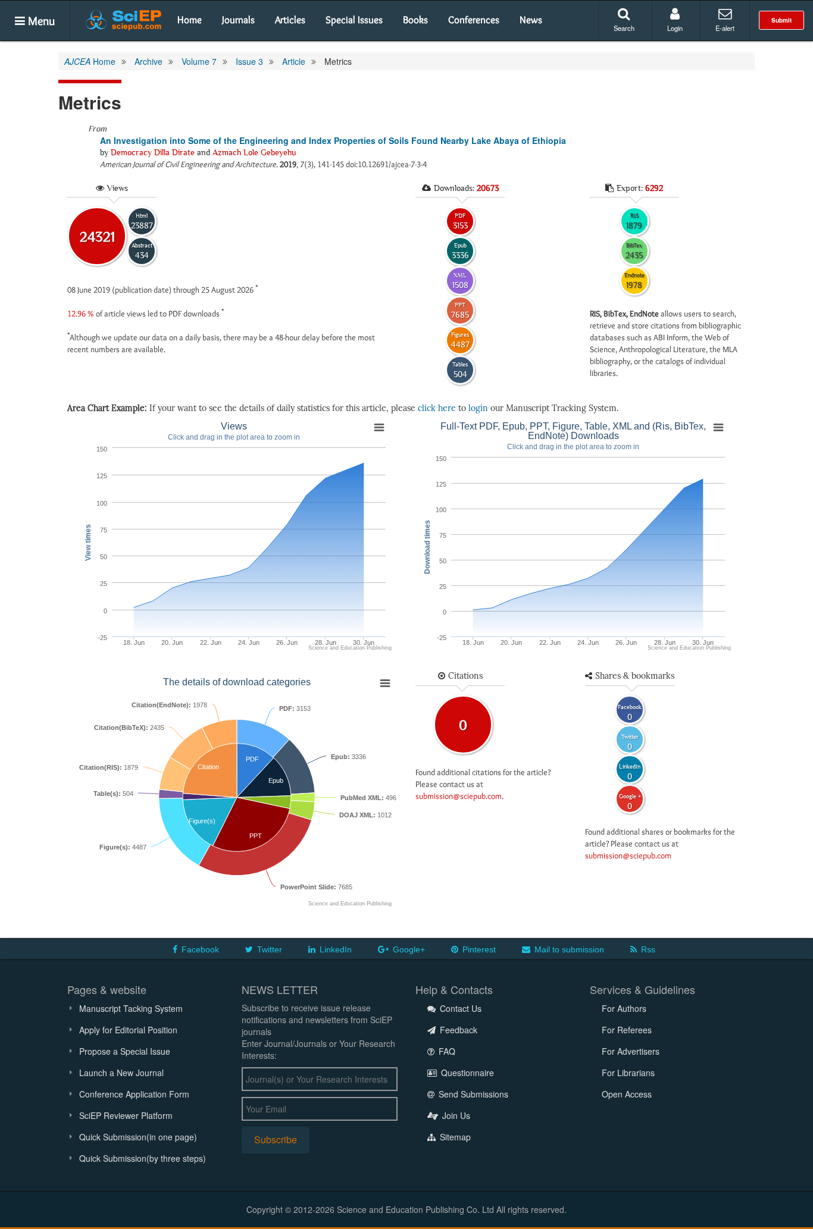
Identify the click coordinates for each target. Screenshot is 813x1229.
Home (189, 20)
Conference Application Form (134, 1094)
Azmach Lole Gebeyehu (254, 152)
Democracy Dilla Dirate (153, 152)
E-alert (724, 28)
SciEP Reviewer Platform (126, 1115)
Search (624, 28)
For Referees (627, 1030)
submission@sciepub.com (458, 796)
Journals (238, 20)
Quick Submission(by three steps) (142, 1158)
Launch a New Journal (121, 1072)
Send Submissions (472, 1094)
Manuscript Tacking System (131, 1008)
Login (675, 28)
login (478, 408)
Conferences (473, 20)
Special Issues (354, 20)
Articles (290, 20)
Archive (148, 61)
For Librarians (628, 1072)
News (531, 20)
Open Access (627, 1094)
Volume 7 (199, 61)
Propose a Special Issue (124, 1051)
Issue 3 (249, 61)
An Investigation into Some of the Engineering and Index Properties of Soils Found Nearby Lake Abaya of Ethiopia (333, 140)
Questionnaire (466, 1072)
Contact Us (459, 1008)
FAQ (445, 1051)
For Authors (624, 1008)
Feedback (457, 1030)
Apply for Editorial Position (128, 1030)
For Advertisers (630, 1051)
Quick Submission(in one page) (138, 1137)
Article (293, 61)
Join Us (455, 1115)
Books (415, 20)
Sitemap (454, 1137)
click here (437, 408)
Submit (781, 20)
